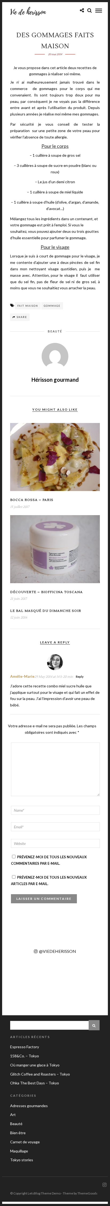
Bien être (18, 1132)
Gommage (52, 305)
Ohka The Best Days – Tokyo (34, 1083)
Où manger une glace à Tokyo (35, 1065)
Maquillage (19, 1151)
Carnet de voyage (25, 1142)
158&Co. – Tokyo (24, 1056)
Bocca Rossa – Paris (31, 500)
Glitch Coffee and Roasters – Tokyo (40, 1074)
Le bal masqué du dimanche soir (45, 611)
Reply (80, 676)
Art (13, 1114)
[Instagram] (104, 1185)
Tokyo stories (21, 1160)
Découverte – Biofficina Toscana (46, 592)
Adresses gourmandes (29, 1105)
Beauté (55, 331)
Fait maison (27, 305)
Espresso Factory (24, 1046)
